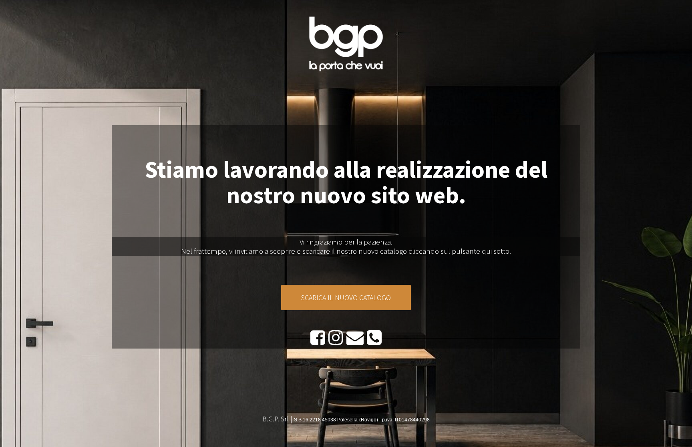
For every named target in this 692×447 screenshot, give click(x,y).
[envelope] (355, 337)
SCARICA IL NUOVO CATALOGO (346, 297)
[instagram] (335, 337)
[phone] (374, 337)
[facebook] (317, 337)
